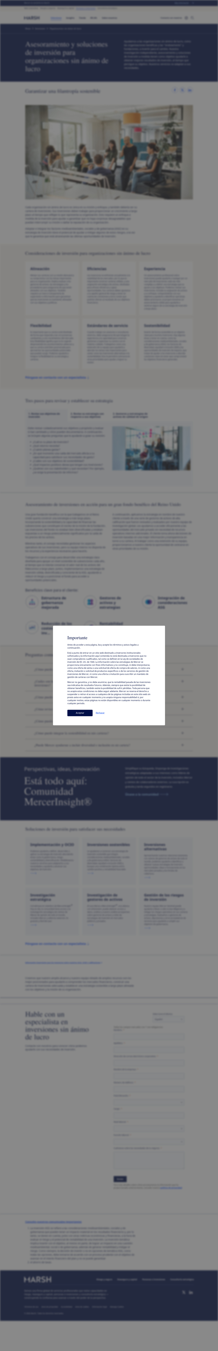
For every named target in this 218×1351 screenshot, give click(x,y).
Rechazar (100, 712)
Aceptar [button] (80, 713)
